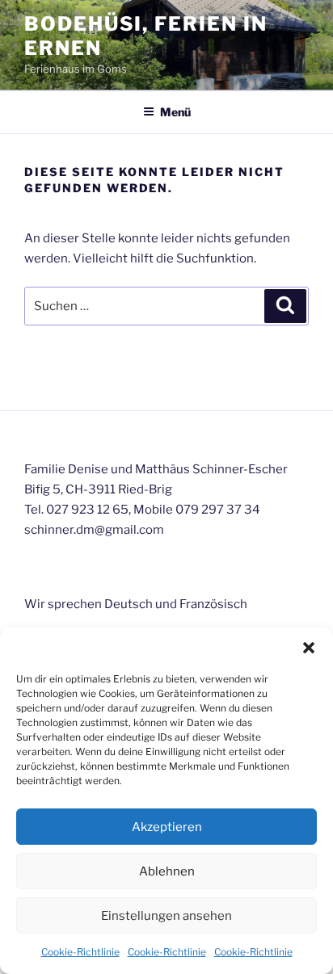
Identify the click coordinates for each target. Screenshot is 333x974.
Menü (175, 112)
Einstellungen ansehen (166, 916)
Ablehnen (167, 871)
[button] (309, 648)
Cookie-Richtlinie (80, 952)
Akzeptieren (167, 827)
